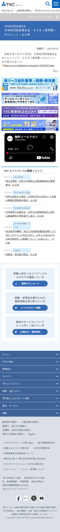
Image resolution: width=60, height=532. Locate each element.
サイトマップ (10, 469)
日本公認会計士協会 (22, 192)
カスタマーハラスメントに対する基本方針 (24, 464)
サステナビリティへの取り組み (18, 442)
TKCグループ (8, 10)
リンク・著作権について (32, 469)
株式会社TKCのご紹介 (34, 478)
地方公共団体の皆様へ (13, 434)
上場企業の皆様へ (24, 10)
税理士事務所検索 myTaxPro (15, 485)
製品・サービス (10, 406)
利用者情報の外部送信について (18, 453)
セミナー (6, 376)
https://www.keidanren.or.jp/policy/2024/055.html (29, 65)
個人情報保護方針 (46, 442)
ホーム (5, 354)
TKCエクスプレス (11, 383)
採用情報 (24, 481)
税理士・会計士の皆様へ (14, 426)
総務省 (17, 250)
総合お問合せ (38, 481)
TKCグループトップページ (14, 489)
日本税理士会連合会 (22, 208)
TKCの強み (8, 361)
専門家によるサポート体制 (15, 398)
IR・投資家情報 (9, 481)
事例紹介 (6, 369)
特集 (4, 413)
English (31, 434)
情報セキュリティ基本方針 (16, 448)
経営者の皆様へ (10, 422)
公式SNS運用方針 (42, 448)
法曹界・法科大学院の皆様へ (17, 430)
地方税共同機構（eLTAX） (22, 225)
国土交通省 (18, 177)
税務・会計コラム (11, 391)
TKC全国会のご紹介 (11, 478)
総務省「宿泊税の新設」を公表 (21, 254)
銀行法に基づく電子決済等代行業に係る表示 (25, 458)
